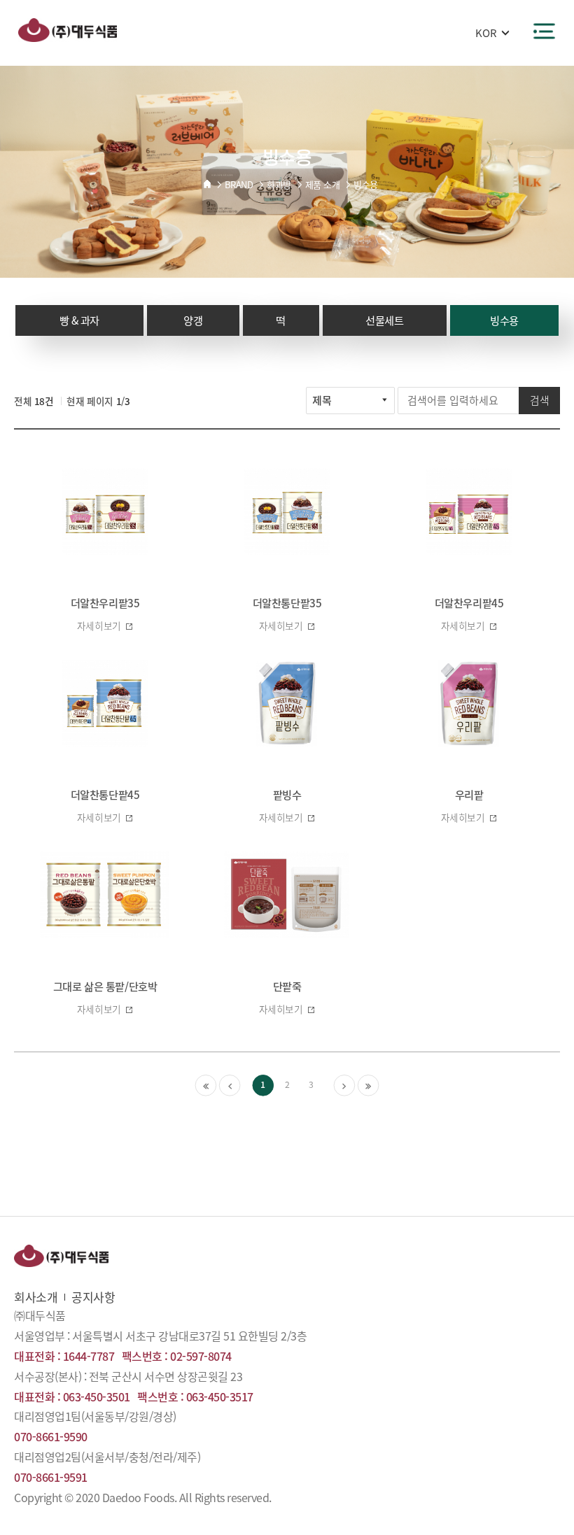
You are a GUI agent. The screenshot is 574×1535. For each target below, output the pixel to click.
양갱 (192, 320)
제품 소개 (322, 184)
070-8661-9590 (51, 1436)
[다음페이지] (345, 1085)
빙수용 (366, 184)
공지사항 (93, 1297)
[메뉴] (544, 31)
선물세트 (384, 320)
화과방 (279, 184)
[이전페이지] (230, 1085)
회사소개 (35, 1297)
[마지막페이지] (368, 1085)
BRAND (239, 184)
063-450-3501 (96, 1396)
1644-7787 (89, 1355)
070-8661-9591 (51, 1477)
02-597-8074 (201, 1355)
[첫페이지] (206, 1085)
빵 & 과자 (79, 320)
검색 (540, 400)
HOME (207, 184)
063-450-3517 (219, 1396)
